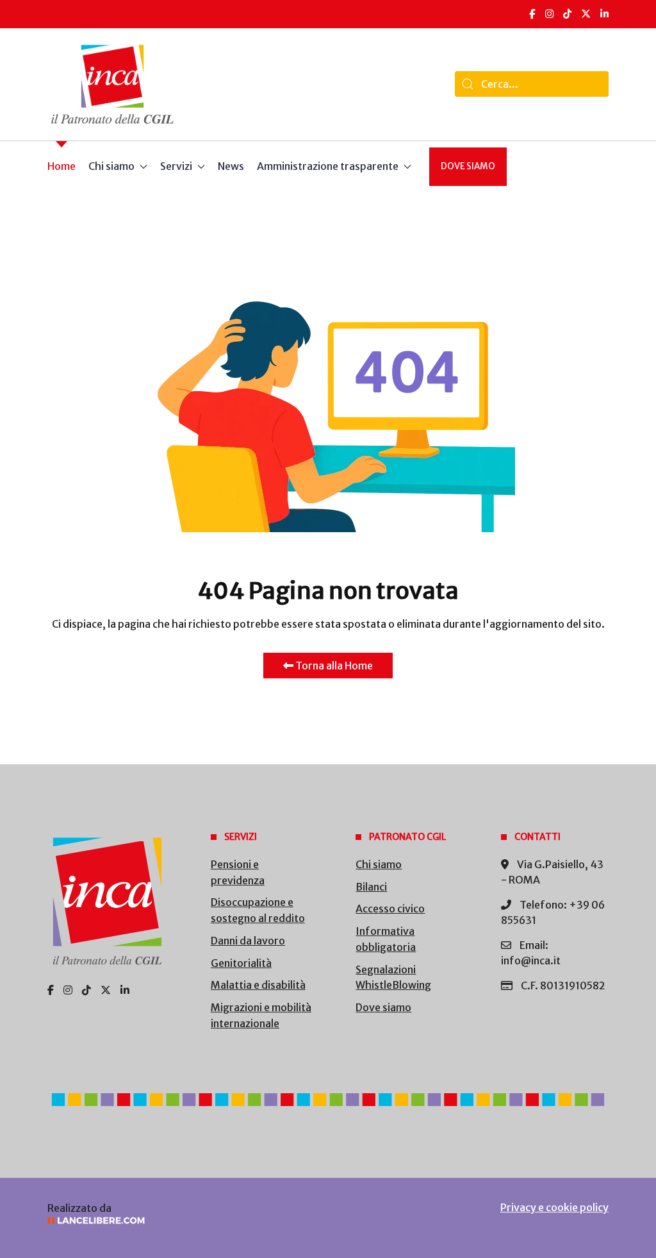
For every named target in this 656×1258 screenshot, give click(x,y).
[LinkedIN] (604, 14)
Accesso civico (390, 908)
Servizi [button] (176, 166)
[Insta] (67, 990)
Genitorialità (241, 963)
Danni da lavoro (248, 940)
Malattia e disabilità (258, 984)
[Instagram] (549, 14)
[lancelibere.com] (176, 1220)
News (231, 166)
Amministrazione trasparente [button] (327, 166)
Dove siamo (468, 166)
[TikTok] (567, 14)
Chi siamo (379, 864)
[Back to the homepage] (112, 84)
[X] (586, 14)
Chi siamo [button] (111, 166)
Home (61, 166)
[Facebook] (532, 14)
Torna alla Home (333, 665)
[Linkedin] (124, 990)
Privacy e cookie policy (554, 1207)
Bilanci (371, 886)
